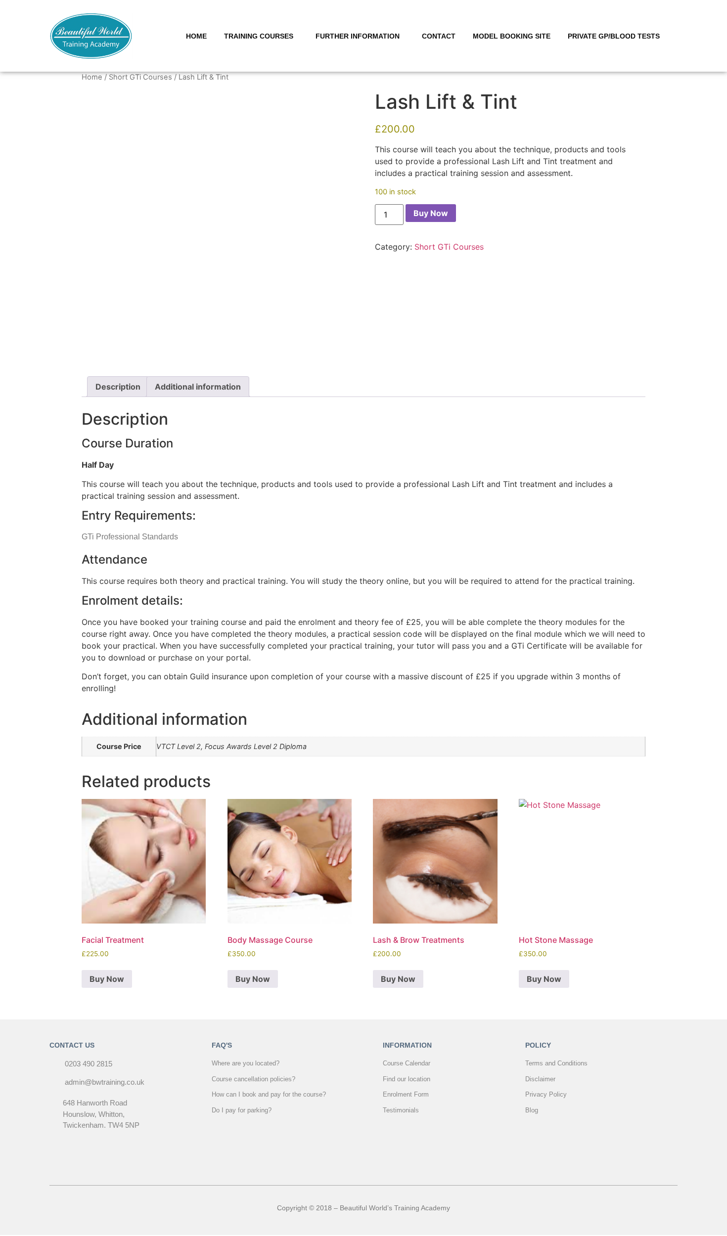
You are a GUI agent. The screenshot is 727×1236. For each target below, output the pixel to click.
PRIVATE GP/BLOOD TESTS (614, 36)
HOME (196, 36)
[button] (261, 36)
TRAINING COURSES (258, 36)
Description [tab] (117, 387)
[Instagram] (363, 1157)
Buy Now (430, 213)
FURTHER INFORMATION (358, 36)
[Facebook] (341, 1157)
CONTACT (438, 36)
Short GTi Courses (140, 77)
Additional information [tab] (198, 387)
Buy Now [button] (107, 979)
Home (92, 77)
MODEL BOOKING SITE (511, 36)
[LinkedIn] (385, 1157)
